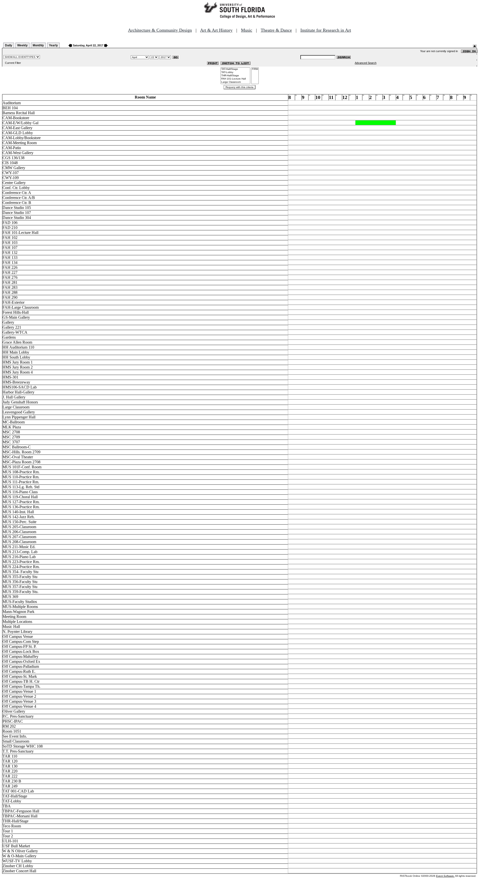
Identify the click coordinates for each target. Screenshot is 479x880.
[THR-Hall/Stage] (235, 75)
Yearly (53, 45)
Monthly (38, 45)
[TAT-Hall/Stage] (235, 69)
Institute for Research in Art (325, 30)
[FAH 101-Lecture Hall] (235, 79)
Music (246, 30)
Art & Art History (216, 30)
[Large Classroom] (235, 82)
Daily (8, 45)
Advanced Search (365, 62)
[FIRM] (254, 69)
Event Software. (445, 876)
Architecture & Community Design (160, 30)
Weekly (22, 45)
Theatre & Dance (276, 30)
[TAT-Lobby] (235, 72)
